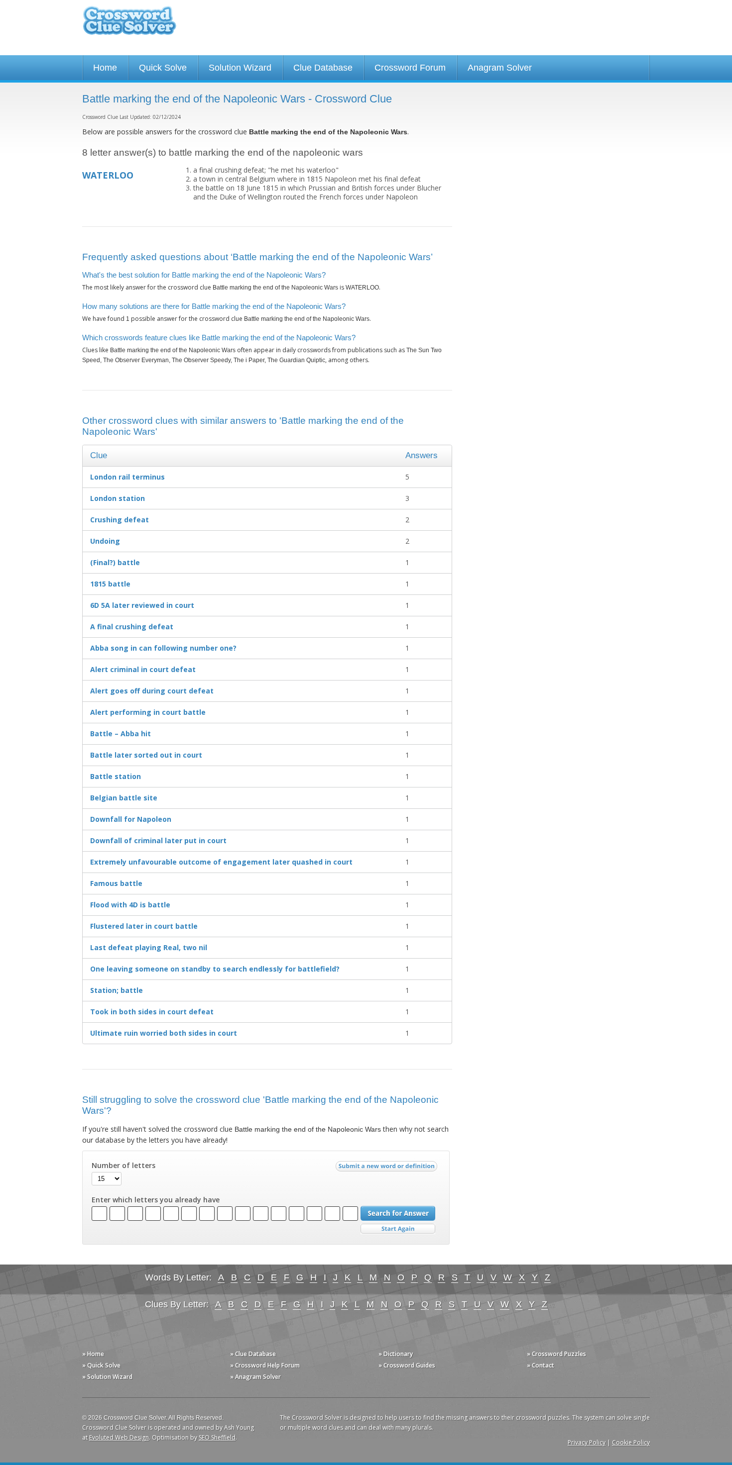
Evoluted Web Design (119, 1437)
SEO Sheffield (217, 1437)
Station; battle (116, 990)
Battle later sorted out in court (146, 755)
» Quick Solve (101, 1365)
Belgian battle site (123, 797)
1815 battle (110, 583)
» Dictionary (395, 1354)
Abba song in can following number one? (163, 648)
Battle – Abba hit (120, 733)
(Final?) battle (115, 562)
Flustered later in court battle (144, 926)
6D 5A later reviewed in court (142, 605)
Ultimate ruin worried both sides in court (163, 1033)
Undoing (105, 541)
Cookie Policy (631, 1442)
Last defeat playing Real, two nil (148, 947)
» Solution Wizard (107, 1376)
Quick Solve (163, 68)
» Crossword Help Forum (265, 1365)
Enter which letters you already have (156, 1199)
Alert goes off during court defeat (152, 690)
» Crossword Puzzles (556, 1354)
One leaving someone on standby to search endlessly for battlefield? (215, 969)
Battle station (115, 776)
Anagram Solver (500, 68)
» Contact (540, 1365)
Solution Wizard (240, 68)
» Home (93, 1354)
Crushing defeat (119, 519)
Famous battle (116, 883)
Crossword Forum (410, 68)
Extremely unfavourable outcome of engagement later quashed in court (221, 862)
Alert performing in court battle (148, 712)
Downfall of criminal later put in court (158, 840)
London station (117, 498)
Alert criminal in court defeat (143, 669)
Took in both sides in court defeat (152, 1011)
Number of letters (123, 1165)
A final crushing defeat (131, 626)
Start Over (398, 1229)
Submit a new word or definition (388, 1168)
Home (105, 68)
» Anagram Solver (255, 1376)
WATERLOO (107, 175)
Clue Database (323, 68)
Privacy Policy (587, 1442)
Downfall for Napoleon (130, 819)
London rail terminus (127, 477)
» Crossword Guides (406, 1365)
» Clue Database (253, 1354)
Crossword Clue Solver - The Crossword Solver (129, 25)
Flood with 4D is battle (130, 904)
